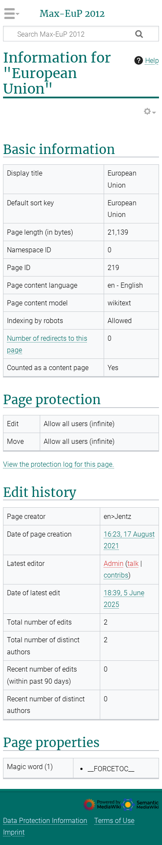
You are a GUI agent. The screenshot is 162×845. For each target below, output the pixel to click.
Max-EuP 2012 (72, 13)
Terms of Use (114, 821)
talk (133, 563)
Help (152, 61)
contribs (116, 575)
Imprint (14, 832)
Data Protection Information (45, 821)
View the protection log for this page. (58, 464)
